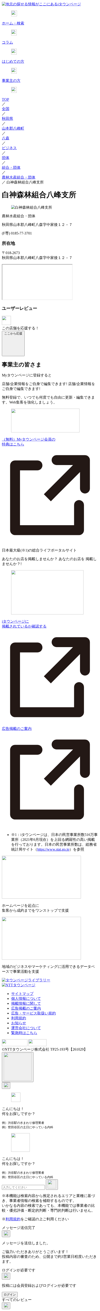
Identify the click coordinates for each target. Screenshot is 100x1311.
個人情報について (26, 998)
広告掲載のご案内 (26, 1008)
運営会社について (26, 1028)
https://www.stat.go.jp (53, 849)
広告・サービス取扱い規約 (33, 1013)
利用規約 (18, 1018)
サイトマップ (22, 994)
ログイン (10, 1294)
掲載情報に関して (26, 1003)
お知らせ (18, 1023)
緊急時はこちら (24, 1033)
